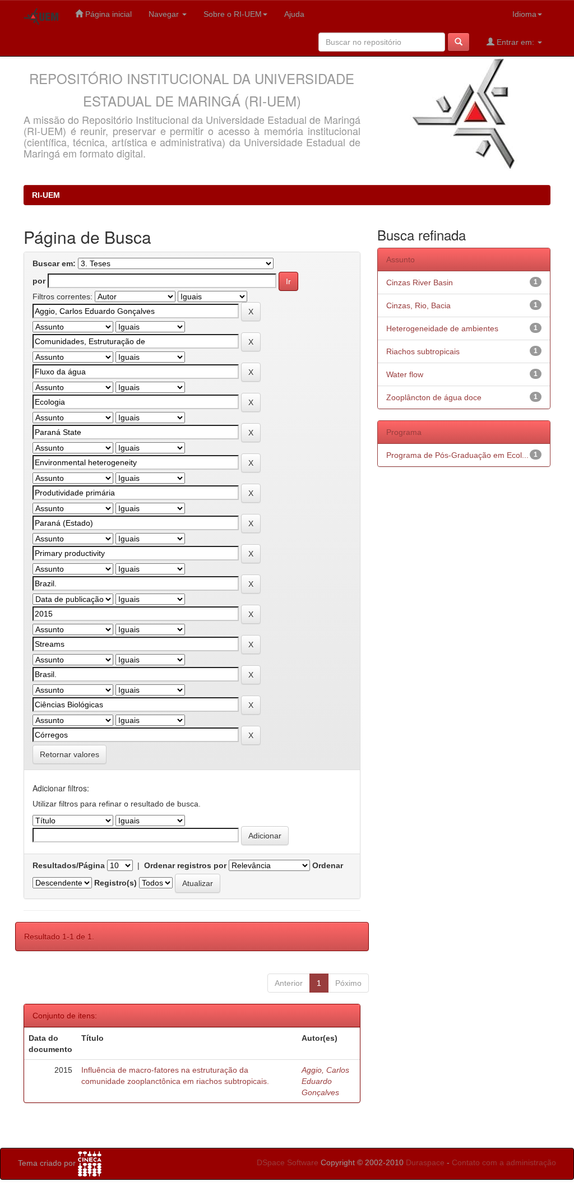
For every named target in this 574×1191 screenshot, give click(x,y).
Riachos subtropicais (423, 351)
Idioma (524, 14)
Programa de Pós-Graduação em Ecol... (457, 455)
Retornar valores (69, 754)
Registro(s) (115, 882)
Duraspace (425, 1162)
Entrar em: (515, 42)
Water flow (404, 374)
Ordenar (327, 865)
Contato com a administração (504, 1162)
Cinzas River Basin (419, 282)
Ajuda (294, 14)
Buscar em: (54, 263)
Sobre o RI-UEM (232, 14)
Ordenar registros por (185, 865)
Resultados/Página (69, 865)
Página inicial (107, 14)
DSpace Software (287, 1162)
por (39, 280)
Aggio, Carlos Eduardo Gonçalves (325, 1081)
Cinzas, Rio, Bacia (418, 305)
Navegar (165, 14)
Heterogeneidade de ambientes (442, 328)
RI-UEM (46, 195)
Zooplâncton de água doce (434, 397)
